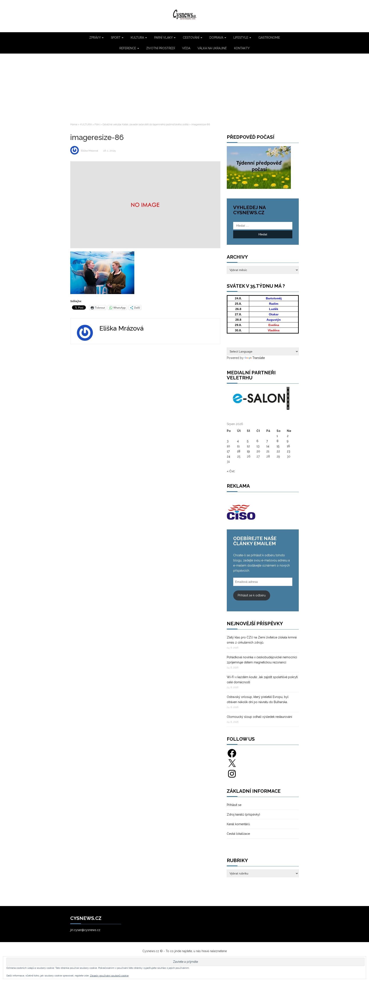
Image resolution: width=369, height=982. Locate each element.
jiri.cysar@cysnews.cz (85, 930)
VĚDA (186, 48)
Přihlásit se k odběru (252, 595)
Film (97, 124)
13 (257, 446)
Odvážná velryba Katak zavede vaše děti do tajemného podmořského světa (145, 124)
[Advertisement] (184, 88)
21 (267, 451)
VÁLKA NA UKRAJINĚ (212, 48)
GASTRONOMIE (269, 37)
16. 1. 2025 (109, 150)
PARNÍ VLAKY (163, 37)
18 (238, 451)
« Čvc (231, 471)
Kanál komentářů (238, 824)
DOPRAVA (216, 37)
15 (278, 446)
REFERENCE (128, 48)
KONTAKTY (242, 48)
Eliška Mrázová (89, 150)
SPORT (116, 37)
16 (288, 446)
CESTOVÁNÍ (191, 37)
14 (267, 446)
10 (228, 446)
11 (238, 446)
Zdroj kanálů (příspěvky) (243, 814)
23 (288, 451)
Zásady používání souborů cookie (109, 975)
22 (278, 451)
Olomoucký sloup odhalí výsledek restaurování (259, 716)
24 (228, 456)
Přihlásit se (234, 805)
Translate (258, 358)
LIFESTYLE (241, 37)
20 (258, 451)
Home (73, 124)
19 (248, 451)
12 (248, 446)
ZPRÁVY (95, 37)
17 (228, 451)
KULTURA (138, 37)
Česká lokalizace (238, 833)
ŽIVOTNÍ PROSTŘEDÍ (160, 48)
